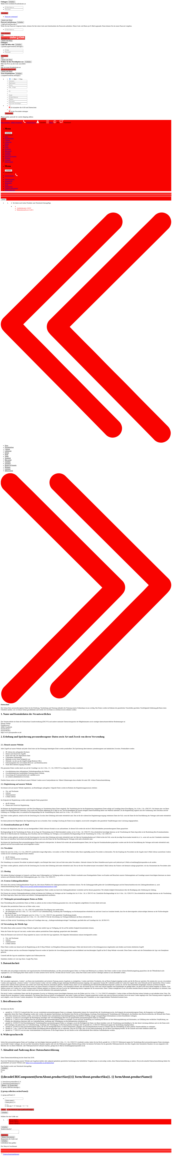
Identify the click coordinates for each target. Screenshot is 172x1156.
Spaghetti (8, 149)
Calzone (7, 140)
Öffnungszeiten (9, 179)
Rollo (6, 145)
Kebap (7, 144)
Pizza (6, 137)
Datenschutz (9, 186)
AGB (6, 185)
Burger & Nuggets (10, 156)
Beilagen (7, 158)
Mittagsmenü (9, 162)
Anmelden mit (6, 38)
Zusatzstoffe (8, 181)
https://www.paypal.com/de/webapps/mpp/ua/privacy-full (38, 886)
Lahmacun (8, 142)
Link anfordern (6, 33)
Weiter (3, 1109)
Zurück (4, 199)
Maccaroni (8, 151)
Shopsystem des (10, 190)
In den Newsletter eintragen (19, 111)
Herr (15, 79)
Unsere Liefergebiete (11, 188)
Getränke (8, 160)
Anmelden (4, 13)
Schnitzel (8, 154)
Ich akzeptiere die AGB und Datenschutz (23, 107)
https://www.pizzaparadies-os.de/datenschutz (40, 1063)
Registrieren (9, 113)
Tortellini (7, 153)
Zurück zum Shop (7, 20)
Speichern (4, 1135)
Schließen (12, 2)
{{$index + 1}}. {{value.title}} (9, 1085)
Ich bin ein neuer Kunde (8, 69)
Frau (21, 79)
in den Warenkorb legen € (20, 1109)
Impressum (8, 183)
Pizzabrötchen (9, 138)
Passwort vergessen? (11, 16)
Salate (7, 147)
